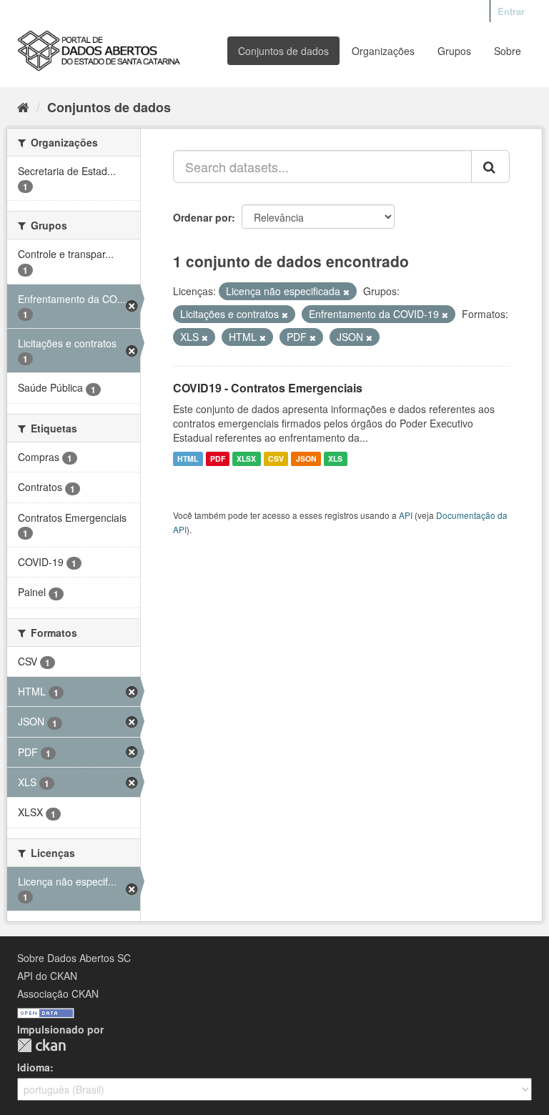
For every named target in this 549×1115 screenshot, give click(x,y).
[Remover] (346, 291)
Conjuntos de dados (283, 51)
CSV (276, 458)
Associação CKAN (58, 993)
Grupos (454, 51)
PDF (217, 458)
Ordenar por (202, 217)
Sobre (507, 51)
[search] (490, 166)
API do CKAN (47, 975)
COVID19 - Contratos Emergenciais (267, 388)
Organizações (383, 51)
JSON (306, 458)
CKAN (41, 1045)
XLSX (246, 458)
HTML (187, 458)
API (405, 515)
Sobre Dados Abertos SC (74, 958)
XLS (335, 458)
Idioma (33, 1067)
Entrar (511, 11)
